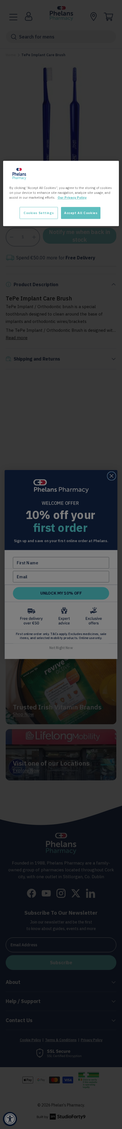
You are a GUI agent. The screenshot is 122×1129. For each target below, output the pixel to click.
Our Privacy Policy (72, 197)
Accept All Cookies (80, 213)
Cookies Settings (39, 213)
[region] (61, 193)
